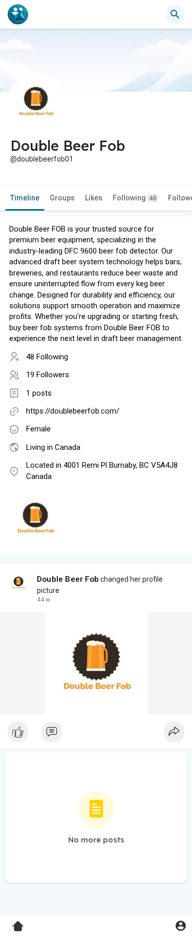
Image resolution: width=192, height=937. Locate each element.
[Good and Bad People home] (18, 14)
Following (134, 198)
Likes (93, 198)
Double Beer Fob (68, 579)
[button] (180, 925)
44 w (43, 599)
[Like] (96, 734)
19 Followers (47, 374)
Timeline (24, 198)
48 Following (47, 356)
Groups (62, 198)
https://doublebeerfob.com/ (72, 411)
